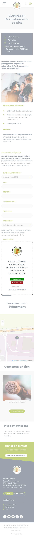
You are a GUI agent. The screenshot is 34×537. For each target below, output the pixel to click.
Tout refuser (17, 283)
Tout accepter (17, 279)
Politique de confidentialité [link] (17, 290)
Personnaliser (17, 286)
